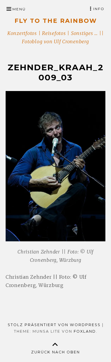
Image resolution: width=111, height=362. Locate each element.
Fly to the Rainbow (56, 20)
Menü (19, 9)
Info (98, 9)
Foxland (85, 331)
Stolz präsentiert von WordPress (54, 325)
